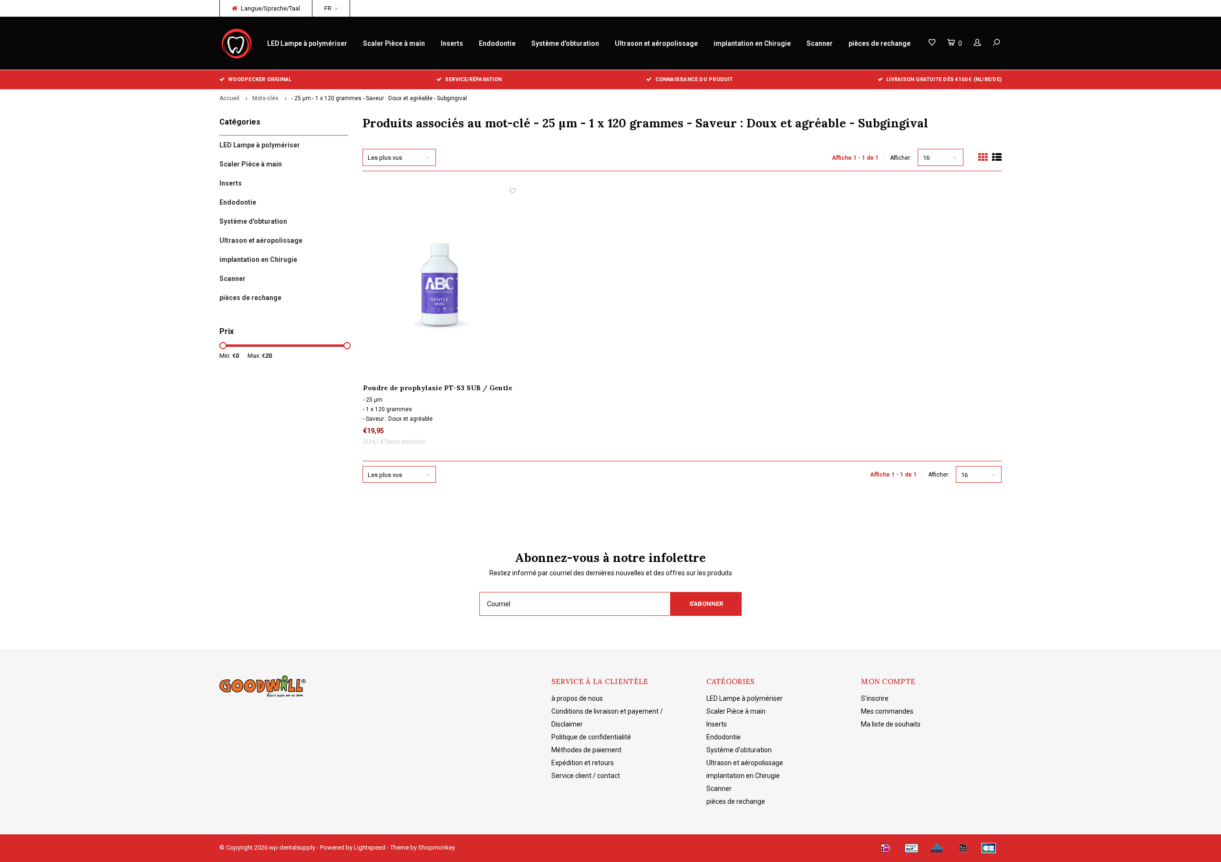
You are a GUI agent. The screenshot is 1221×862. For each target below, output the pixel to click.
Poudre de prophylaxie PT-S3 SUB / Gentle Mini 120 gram (437, 388)
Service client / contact (585, 775)
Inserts (452, 43)
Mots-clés (265, 98)
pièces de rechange (879, 43)
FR (327, 8)
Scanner (820, 43)
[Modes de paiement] (886, 848)
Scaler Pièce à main (394, 43)
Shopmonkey (436, 847)
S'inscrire (875, 698)
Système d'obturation (565, 43)
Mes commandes (887, 711)
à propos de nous (577, 698)
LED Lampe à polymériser (307, 43)
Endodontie (497, 43)
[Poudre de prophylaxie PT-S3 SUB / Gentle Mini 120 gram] (439, 284)
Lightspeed (369, 847)
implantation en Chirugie (752, 43)
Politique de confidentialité (591, 737)
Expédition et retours (582, 763)
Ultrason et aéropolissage (656, 43)
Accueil (229, 98)
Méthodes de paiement (586, 750)
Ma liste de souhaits (891, 724)
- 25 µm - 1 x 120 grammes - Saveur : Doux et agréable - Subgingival (379, 98)
